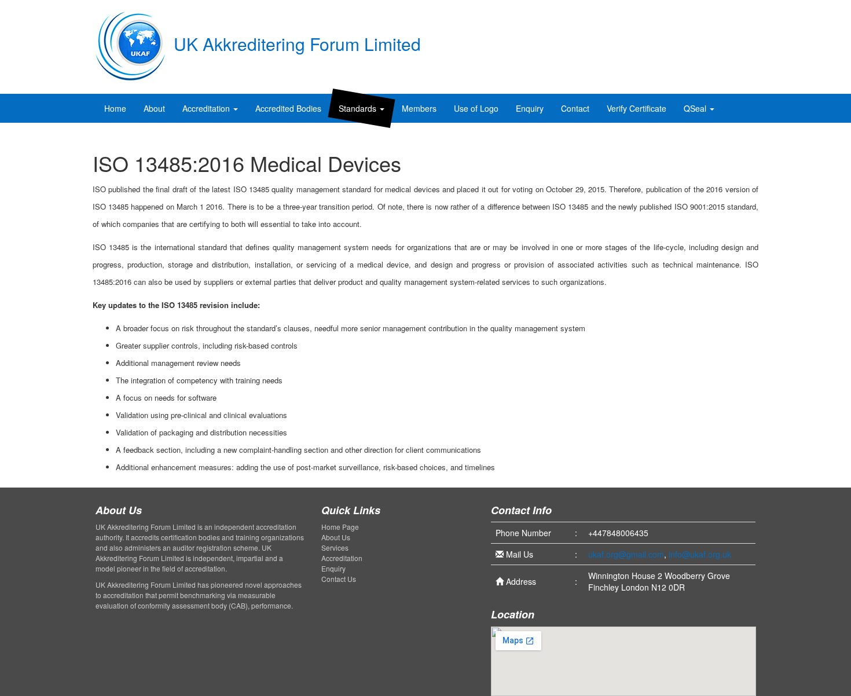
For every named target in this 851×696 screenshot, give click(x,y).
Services (335, 547)
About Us (335, 537)
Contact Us (338, 579)
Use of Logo (476, 108)
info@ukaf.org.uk (700, 554)
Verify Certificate (636, 108)
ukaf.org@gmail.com (626, 554)
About (154, 108)
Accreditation (207, 108)
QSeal (696, 108)
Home (115, 108)
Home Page (340, 527)
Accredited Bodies (288, 108)
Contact (575, 108)
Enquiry (530, 108)
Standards (359, 108)
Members (419, 108)
